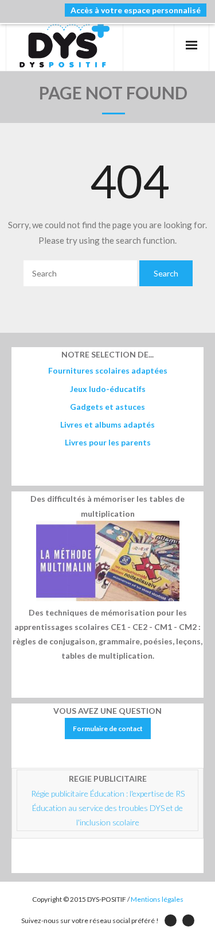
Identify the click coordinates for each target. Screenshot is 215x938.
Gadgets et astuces (107, 407)
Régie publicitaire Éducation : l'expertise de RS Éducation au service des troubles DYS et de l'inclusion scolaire (108, 808)
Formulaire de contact (108, 728)
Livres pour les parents (108, 442)
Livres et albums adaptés (107, 424)
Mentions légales (157, 899)
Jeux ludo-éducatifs (108, 389)
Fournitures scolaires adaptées (107, 370)
